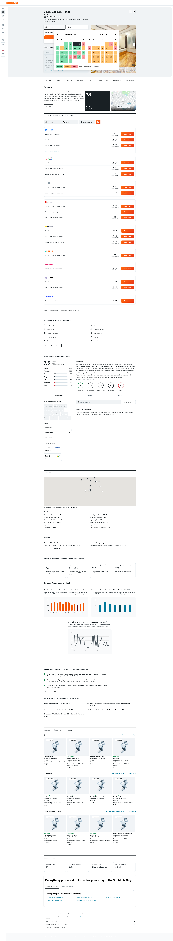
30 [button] (70, 61)
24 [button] (75, 57)
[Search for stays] (3, 12)
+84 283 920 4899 (49, 22)
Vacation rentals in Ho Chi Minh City (86, 900)
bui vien (46, 418)
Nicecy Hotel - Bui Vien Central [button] (122, 833)
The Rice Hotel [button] (48, 756)
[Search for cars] (3, 16)
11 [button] (79, 48)
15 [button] (66, 53)
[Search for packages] (3, 19)
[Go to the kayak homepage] (12, 3)
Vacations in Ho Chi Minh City (112, 897)
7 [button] (102, 48)
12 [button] (83, 48)
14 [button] (62, 53)
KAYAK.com (46, 937)
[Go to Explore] (3, 36)
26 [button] (83, 57)
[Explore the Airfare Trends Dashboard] (3, 28)
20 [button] (57, 57)
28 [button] (62, 61)
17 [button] (75, 53)
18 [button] (79, 53)
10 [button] (75, 48)
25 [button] (79, 57)
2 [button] (70, 44)
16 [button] (70, 53)
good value (64, 414)
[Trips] (3, 45)
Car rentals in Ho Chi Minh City (84, 897)
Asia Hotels (59, 937)
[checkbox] (53, 449)
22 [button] (66, 57)
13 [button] (57, 53)
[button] (3, 3)
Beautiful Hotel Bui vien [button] (74, 797)
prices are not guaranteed (79, 916)
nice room (47, 410)
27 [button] (57, 61)
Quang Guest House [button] (73, 758)
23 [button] (70, 57)
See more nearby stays (129, 735)
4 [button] (79, 44)
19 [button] (83, 53)
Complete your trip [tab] (52, 886)
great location (48, 406)
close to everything (65, 418)
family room (54, 418)
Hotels (53, 937)
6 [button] (57, 48)
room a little (47, 414)
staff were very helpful (60, 406)
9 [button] (70, 48)
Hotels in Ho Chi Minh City (55, 900)
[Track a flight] (3, 40)
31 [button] (115, 61)
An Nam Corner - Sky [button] (50, 797)
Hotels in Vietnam (69, 937)
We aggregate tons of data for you (56, 924)
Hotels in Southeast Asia (94, 937)
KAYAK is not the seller (52, 921)
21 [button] (62, 57)
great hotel (56, 414)
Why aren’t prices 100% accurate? (56, 928)
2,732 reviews (55, 17)
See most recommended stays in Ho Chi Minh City (121, 811)
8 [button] (66, 48)
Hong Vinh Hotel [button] (72, 835)
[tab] (59, 395)
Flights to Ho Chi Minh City (55, 897)
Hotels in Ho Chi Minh (80, 937)
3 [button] (115, 44)
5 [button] (83, 44)
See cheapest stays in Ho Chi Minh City (124, 773)
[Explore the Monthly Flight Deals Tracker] (3, 32)
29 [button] (66, 61)
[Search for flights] (3, 8)
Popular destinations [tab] (67, 886)
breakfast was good (57, 410)
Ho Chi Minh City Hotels (109, 937)
